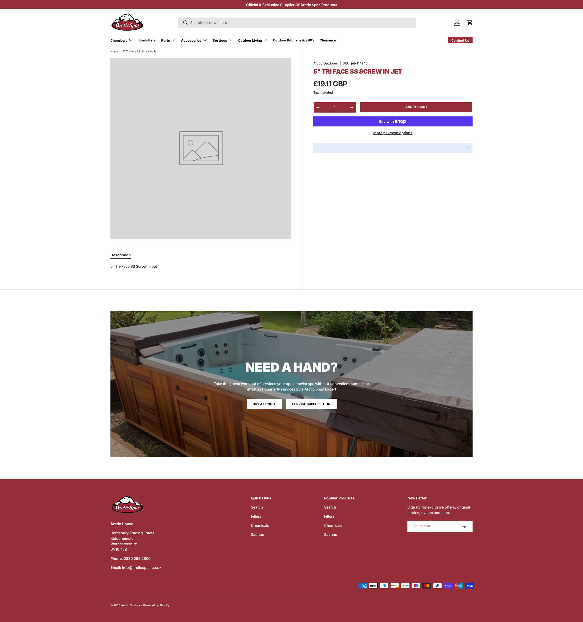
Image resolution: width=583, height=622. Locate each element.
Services (220, 40)
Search (257, 507)
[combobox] (297, 23)
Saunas (257, 534)
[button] (470, 23)
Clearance (328, 40)
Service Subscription (311, 404)
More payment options (392, 133)
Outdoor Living (250, 40)
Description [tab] (120, 255)
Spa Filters (147, 40)
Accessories (191, 40)
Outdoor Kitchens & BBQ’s (293, 40)
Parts (165, 40)
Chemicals (118, 40)
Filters (256, 516)
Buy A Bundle (264, 404)
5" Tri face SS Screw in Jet (140, 51)
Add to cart (416, 107)
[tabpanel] (200, 266)
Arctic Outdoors (325, 63)
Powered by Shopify (156, 605)
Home (114, 51)
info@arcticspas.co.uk (141, 567)
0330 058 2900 (137, 558)
